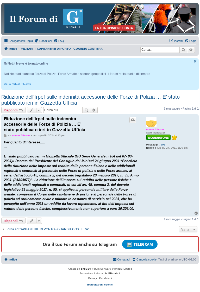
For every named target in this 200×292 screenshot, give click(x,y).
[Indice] (100, 18)
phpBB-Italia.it (112, 273)
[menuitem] (43, 41)
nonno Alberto (155, 129)
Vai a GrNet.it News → (19, 84)
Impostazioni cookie (100, 284)
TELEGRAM (143, 244)
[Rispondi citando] (132, 120)
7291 (162, 144)
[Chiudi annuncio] (195, 61)
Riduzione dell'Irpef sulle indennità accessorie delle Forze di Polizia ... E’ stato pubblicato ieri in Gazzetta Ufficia (90, 100)
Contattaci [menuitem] (123, 259)
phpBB (85, 268)
